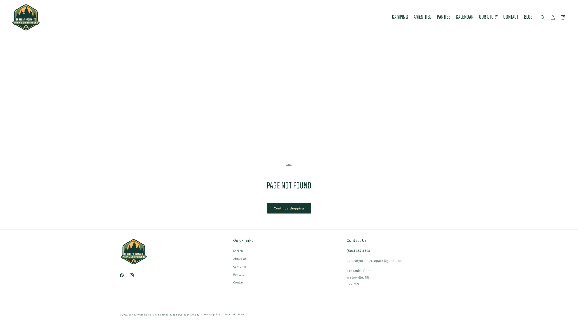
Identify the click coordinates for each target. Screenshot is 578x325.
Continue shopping (289, 208)
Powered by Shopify (187, 314)
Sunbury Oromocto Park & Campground (152, 314)
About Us (240, 259)
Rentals (238, 274)
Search (238, 251)
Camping (239, 267)
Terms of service (234, 314)
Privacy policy (212, 314)
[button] (543, 17)
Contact (239, 282)
